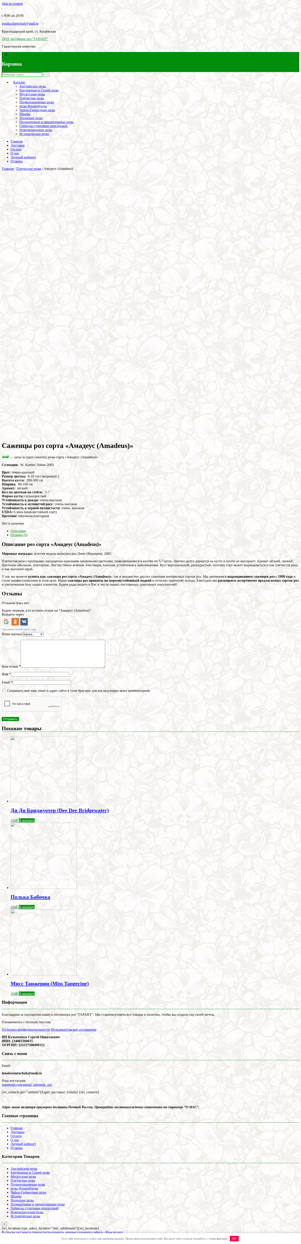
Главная (16, 141)
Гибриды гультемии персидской (43, 126)
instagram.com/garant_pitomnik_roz (27, 1084)
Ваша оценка (11, 634)
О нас (15, 153)
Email (7, 682)
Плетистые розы (31, 98)
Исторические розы (34, 134)
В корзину (26, 820)
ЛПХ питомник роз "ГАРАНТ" (25, 39)
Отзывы (17, 161)
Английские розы (32, 86)
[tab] (155, 531)
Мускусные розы (32, 94)
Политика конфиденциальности (26, 1029)
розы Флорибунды (33, 106)
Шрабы (24, 114)
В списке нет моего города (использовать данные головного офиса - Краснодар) (62, 1232)
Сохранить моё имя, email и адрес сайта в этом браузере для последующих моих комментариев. (78, 691)
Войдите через (13, 614)
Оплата (16, 149)
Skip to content (12, 4)
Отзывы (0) (19, 535)
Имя (6, 674)
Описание (18, 531)
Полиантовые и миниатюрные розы (46, 122)
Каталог (19, 82)
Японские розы (31, 118)
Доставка (17, 145)
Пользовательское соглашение (73, 1029)
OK (234, 1238)
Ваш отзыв (11, 666)
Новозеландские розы (35, 130)
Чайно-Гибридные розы (37, 110)
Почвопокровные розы (36, 102)
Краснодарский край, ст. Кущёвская (29, 31)
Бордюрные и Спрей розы (39, 90)
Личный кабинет (23, 157)
